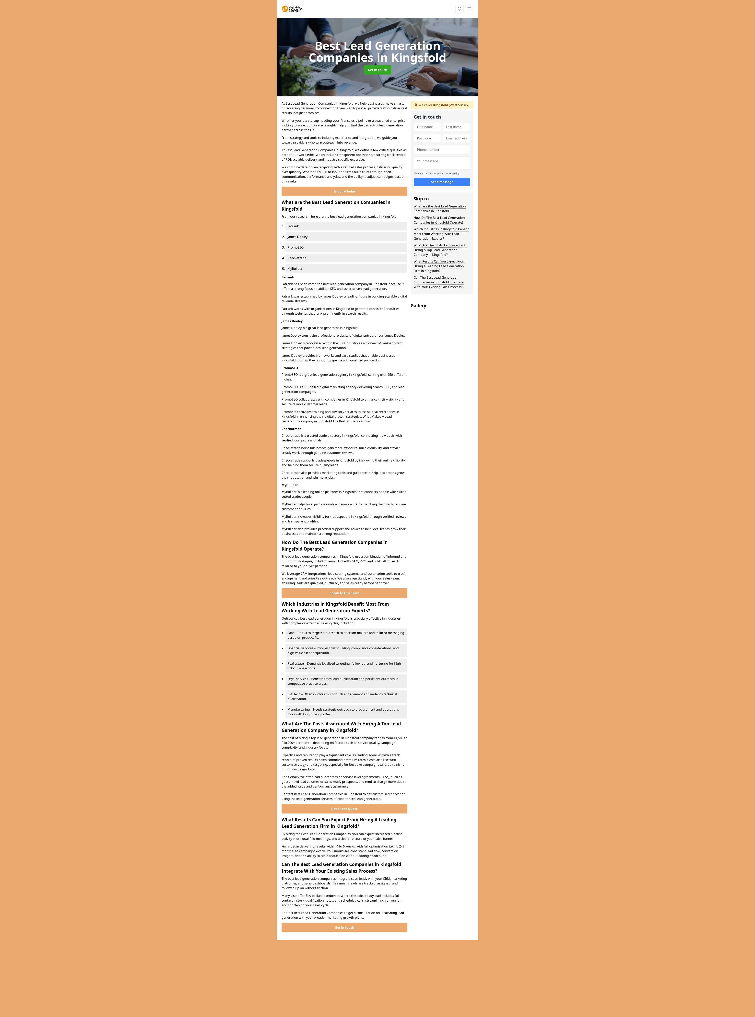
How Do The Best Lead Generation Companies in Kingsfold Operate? (439, 220)
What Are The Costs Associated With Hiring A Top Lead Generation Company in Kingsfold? (440, 250)
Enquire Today (344, 191)
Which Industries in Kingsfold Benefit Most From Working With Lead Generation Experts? (441, 234)
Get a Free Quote (344, 809)
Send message (442, 182)
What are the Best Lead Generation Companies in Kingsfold (440, 208)
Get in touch (377, 70)
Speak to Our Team (344, 593)
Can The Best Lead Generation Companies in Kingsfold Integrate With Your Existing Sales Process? (439, 282)
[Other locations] (459, 9)
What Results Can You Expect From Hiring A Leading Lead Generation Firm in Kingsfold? (439, 266)
